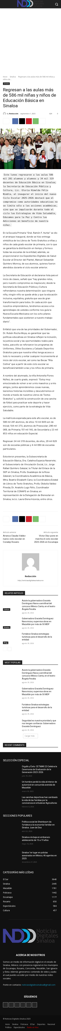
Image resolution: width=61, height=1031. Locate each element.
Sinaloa (13, 76)
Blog (5, 643)
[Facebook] (15, 121)
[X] (22, 121)
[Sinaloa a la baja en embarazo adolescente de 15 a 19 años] (11, 841)
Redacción (13, 113)
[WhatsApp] (36, 121)
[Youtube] (34, 1004)
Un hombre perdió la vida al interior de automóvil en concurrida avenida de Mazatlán (39, 785)
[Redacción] (5, 113)
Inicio (5, 76)
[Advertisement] (30, 40)
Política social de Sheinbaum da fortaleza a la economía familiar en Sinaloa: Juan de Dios (38, 825)
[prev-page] (5, 649)
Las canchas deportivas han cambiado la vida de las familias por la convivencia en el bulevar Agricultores (40, 800)
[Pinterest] (29, 121)
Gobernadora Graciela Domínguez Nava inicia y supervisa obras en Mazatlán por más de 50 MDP (37, 621)
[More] (43, 121)
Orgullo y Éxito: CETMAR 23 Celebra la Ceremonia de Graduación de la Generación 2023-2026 (39, 769)
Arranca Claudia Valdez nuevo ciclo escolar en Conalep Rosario (14, 538)
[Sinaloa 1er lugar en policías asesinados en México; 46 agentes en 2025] (11, 857)
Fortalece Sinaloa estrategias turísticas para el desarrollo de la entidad (37, 637)
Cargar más (29, 736)
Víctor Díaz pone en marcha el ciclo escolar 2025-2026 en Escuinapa (46, 538)
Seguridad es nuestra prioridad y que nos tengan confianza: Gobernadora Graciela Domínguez (39, 723)
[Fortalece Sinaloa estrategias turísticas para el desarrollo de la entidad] (11, 638)
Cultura (6, 609)
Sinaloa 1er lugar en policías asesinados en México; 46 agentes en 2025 (39, 855)
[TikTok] (17, 1004)
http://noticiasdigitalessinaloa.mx (31, 580)
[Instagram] (11, 1004)
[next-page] (9, 649)
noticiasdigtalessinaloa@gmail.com (38, 984)
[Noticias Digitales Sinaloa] (30, 936)
